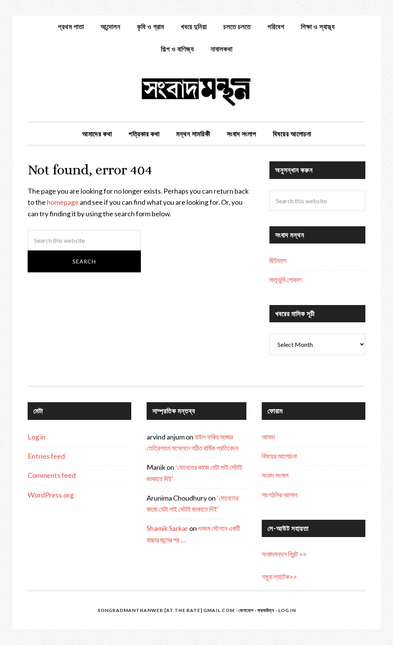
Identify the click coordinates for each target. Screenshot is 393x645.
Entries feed (46, 456)
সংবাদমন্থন (196, 90)
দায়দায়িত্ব (266, 610)
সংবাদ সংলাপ (275, 475)
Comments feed (52, 475)
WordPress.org (51, 495)
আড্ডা (268, 437)
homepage (63, 202)
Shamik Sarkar (167, 528)
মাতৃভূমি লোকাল (285, 279)
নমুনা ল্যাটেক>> (279, 576)
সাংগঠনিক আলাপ (279, 495)
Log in (37, 437)
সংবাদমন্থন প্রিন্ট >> (284, 554)
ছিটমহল (277, 260)
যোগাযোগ (246, 610)
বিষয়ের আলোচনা (279, 456)
